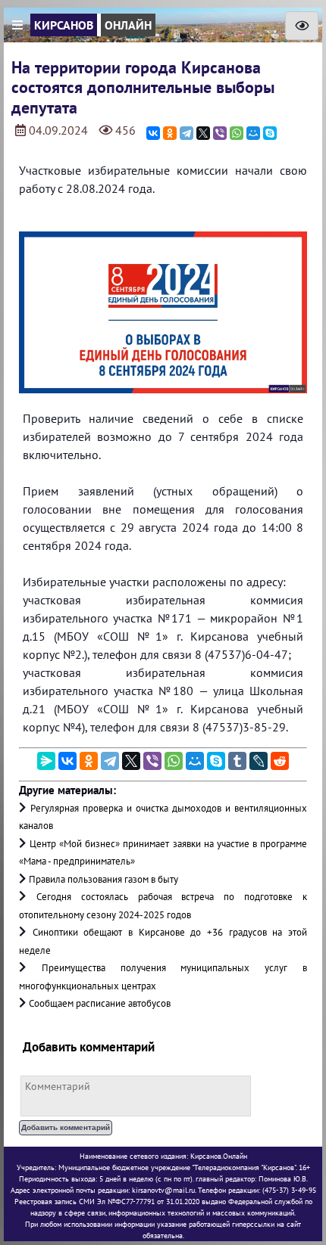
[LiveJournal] (258, 761)
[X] (203, 133)
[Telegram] (186, 133)
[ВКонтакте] (153, 133)
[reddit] (280, 761)
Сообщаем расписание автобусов (100, 1003)
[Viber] (220, 133)
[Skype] (270, 133)
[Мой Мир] (253, 133)
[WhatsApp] (236, 133)
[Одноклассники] (170, 133)
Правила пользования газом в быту (103, 879)
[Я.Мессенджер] (46, 761)
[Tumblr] (237, 761)
